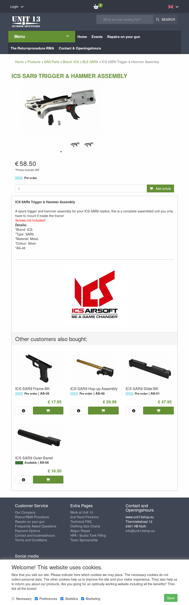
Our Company (25, 512)
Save (170, 598)
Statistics (71, 598)
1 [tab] (61, 151)
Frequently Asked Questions (35, 526)
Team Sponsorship (84, 540)
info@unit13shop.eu (140, 530)
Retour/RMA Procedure (32, 517)
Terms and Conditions (31, 540)
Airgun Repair (80, 530)
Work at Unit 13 (81, 512)
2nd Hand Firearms (84, 517)
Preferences (48, 598)
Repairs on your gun (30, 521)
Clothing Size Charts (85, 526)
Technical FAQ (81, 521)
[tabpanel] (75, 144)
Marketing (93, 598)
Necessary (24, 598)
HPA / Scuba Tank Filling (88, 535)
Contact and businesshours (35, 535)
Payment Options (27, 530)
